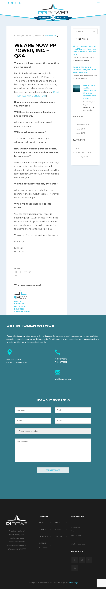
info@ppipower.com (63, 379)
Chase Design (73, 582)
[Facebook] (8, 3)
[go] (94, 31)
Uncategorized (50, 36)
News (78, 148)
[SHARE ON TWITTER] (16, 272)
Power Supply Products (85, 152)
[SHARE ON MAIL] (16, 275)
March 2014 (80, 129)
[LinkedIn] (20, 3)
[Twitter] (12, 3)
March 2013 (80, 133)
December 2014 (82, 125)
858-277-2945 (62, 359)
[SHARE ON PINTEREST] (30, 272)
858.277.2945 (76, 527)
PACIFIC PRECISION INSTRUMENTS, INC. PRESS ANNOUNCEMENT (22, 306)
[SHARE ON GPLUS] (25, 272)
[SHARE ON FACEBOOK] (21, 272)
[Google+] (16, 3)
